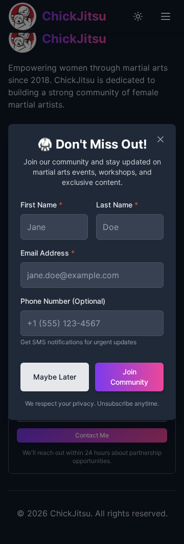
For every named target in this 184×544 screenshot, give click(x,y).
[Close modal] (160, 139)
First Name (41, 204)
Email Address (47, 252)
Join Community (129, 376)
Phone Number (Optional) (62, 301)
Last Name (117, 204)
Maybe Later (54, 376)
